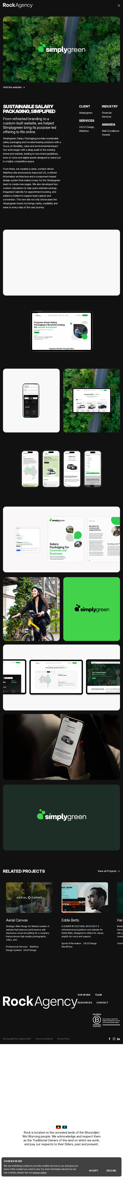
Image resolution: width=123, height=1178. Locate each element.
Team (98, 995)
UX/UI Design (86, 126)
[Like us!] (109, 1039)
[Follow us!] (114, 1039)
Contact (102, 1002)
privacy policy (40, 1172)
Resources (85, 1002)
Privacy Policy (63, 1039)
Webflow (84, 130)
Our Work (84, 995)
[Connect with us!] (118, 1039)
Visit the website (12, 87)
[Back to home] (18, 5)
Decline (111, 1170)
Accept (93, 1170)
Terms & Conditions (44, 1039)
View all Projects (107, 871)
